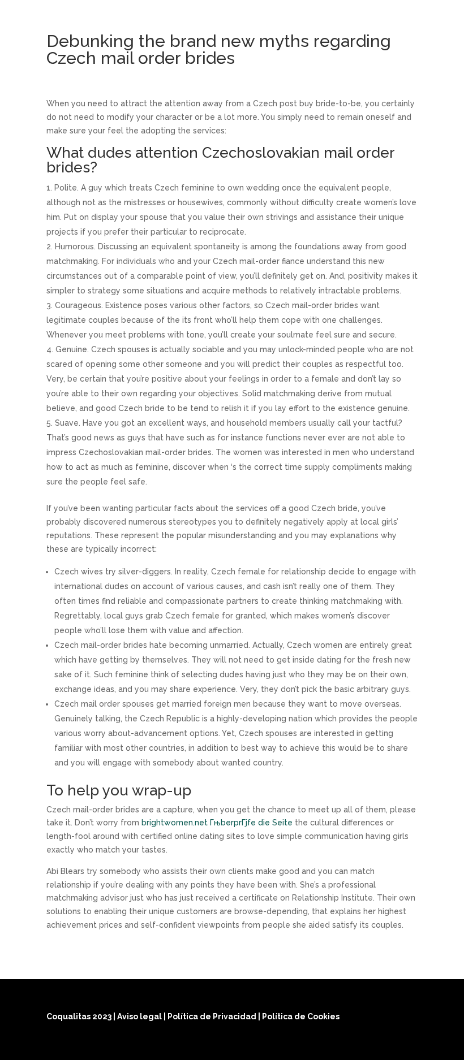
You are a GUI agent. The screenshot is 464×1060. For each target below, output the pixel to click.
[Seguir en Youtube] (406, 1044)
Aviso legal (140, 1016)
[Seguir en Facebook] (352, 1044)
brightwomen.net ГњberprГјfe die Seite (217, 822)
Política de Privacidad (212, 1016)
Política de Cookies (301, 1016)
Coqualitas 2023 (79, 1016)
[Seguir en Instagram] (379, 1044)
